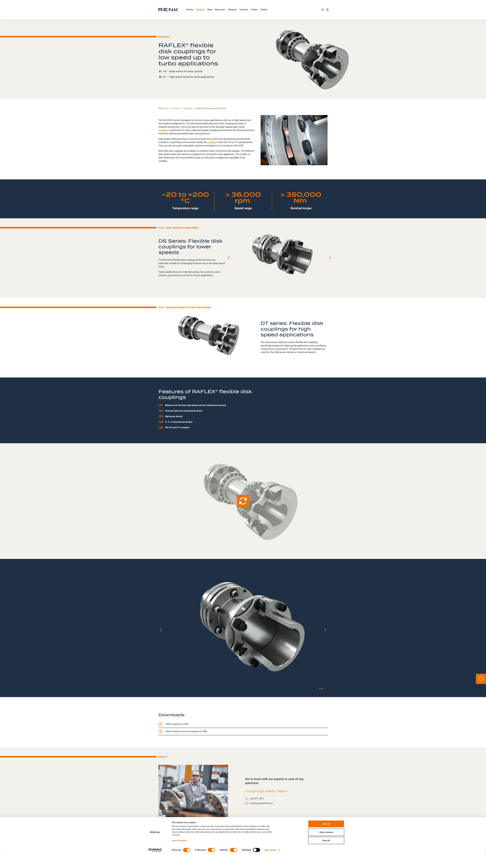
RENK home (163, 108)
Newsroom (220, 9)
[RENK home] (168, 9)
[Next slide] (330, 258)
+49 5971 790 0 (257, 798)
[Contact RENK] (481, 679)
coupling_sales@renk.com (261, 803)
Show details (270, 850)
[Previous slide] (228, 258)
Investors (244, 9)
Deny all (326, 840)
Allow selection (326, 832)
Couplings (164, 36)
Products (200, 9)
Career (254, 9)
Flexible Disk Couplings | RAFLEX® (210, 108)
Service (189, 9)
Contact (263, 9)
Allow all (326, 824)
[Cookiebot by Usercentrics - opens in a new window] (155, 850)
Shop (209, 9)
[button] (319, 688)
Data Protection (179, 840)
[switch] (211, 850)
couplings (163, 130)
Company (232, 9)
